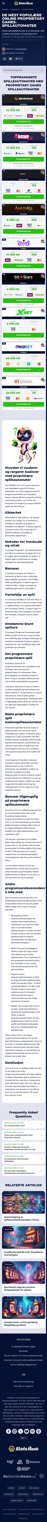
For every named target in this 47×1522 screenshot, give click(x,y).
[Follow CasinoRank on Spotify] (32, 1440)
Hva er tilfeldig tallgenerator (23, 1373)
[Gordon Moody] (23, 1478)
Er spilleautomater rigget (23, 1355)
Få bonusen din (23, 121)
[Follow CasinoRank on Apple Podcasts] (38, 1440)
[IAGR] (10, 1471)
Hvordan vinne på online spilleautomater (23, 1368)
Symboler (23, 1359)
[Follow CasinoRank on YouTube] (26, 1440)
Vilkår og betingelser (23, 1518)
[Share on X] (4, 59)
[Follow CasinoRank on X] (20, 1440)
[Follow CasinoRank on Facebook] (8, 1440)
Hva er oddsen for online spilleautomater (23, 1364)
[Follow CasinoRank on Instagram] (14, 1440)
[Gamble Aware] (19, 1485)
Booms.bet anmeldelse (23, 163)
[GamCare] (32, 1471)
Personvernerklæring (23, 1390)
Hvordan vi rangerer (23, 1394)
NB (22, 1446)
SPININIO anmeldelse (23, 125)
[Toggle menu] (3, 3)
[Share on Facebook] (10, 59)
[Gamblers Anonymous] (19, 1471)
